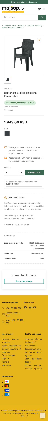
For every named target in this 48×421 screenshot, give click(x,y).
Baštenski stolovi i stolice (12, 28)
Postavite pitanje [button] (24, 281)
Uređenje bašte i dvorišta (14, 26)
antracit (6, 133)
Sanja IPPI (8, 89)
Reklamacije (30, 345)
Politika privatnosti (33, 365)
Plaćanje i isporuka (33, 368)
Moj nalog (6, 365)
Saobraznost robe (33, 349)
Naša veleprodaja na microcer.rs (24, 2)
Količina (7, 167)
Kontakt (5, 362)
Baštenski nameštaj (34, 26)
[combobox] (24, 17)
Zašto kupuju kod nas (11, 345)
